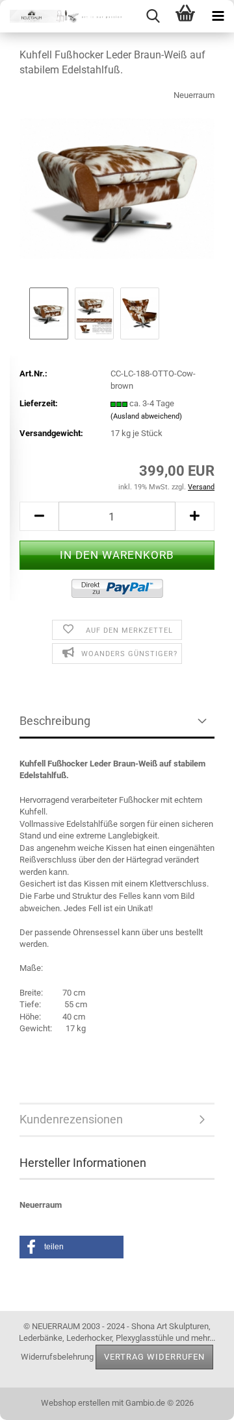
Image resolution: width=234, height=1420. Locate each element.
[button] (39, 516)
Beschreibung (55, 721)
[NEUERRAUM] (65, 16)
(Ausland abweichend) (146, 416)
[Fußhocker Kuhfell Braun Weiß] (117, 186)
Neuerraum (194, 95)
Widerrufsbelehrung (57, 1356)
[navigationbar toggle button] (218, 16)
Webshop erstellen (75, 1403)
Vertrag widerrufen (154, 1357)
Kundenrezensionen (71, 1119)
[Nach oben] (198, 1400)
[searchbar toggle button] (152, 16)
